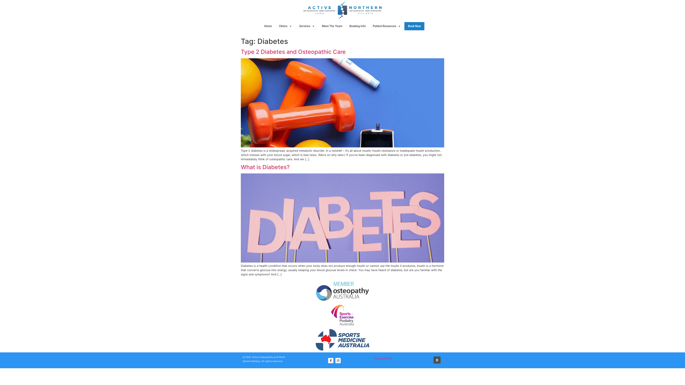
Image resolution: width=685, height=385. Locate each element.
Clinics (283, 26)
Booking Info (357, 26)
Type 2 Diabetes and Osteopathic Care (293, 51)
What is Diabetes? (265, 167)
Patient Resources (384, 26)
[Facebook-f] (330, 360)
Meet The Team (332, 26)
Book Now (414, 26)
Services (304, 26)
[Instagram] (338, 360)
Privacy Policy (383, 358)
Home (268, 26)
